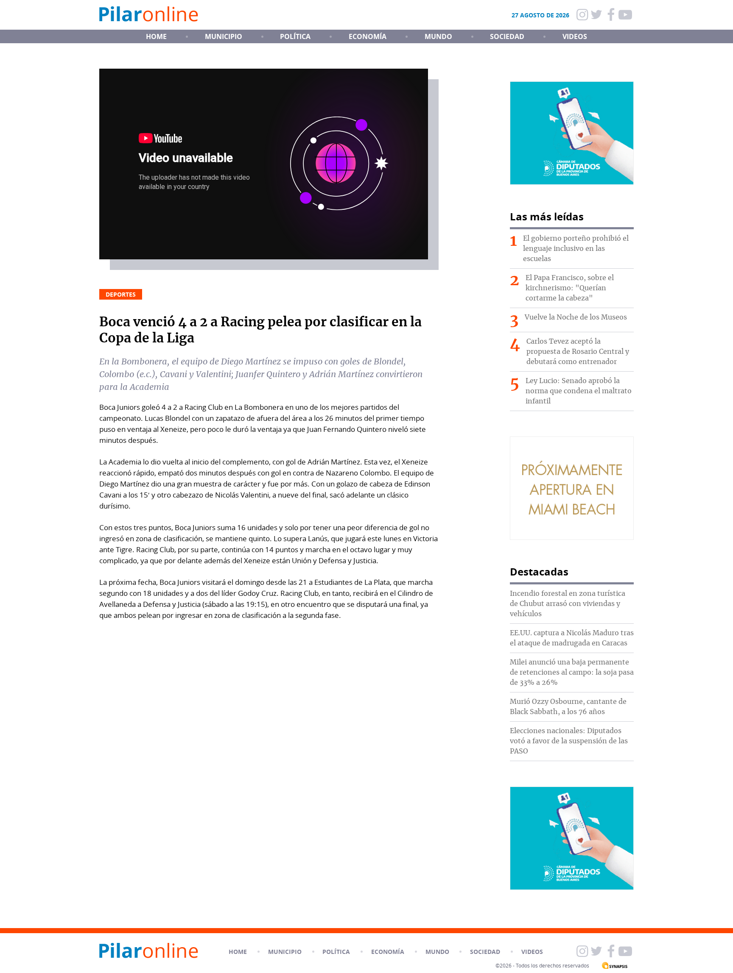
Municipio (223, 36)
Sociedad (507, 36)
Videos (574, 36)
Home (238, 952)
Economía (367, 36)
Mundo (438, 36)
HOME (156, 36)
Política (295, 36)
